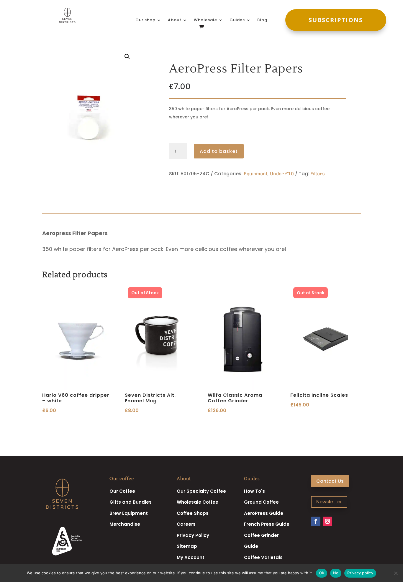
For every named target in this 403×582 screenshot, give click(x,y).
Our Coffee (122, 491)
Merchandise (124, 524)
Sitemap (187, 546)
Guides (237, 20)
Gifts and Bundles (130, 502)
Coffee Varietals (263, 557)
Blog (262, 20)
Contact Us (330, 481)
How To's (254, 491)
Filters (317, 173)
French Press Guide (266, 524)
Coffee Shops (193, 513)
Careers (186, 524)
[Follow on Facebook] (315, 521)
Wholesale (205, 20)
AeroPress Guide (263, 513)
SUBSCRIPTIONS (336, 20)
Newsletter (329, 501)
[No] (396, 573)
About (174, 20)
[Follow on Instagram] (327, 521)
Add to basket (219, 151)
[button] (127, 56)
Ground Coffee (261, 502)
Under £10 (282, 173)
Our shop (145, 20)
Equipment (256, 173)
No (336, 573)
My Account (190, 557)
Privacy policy (360, 573)
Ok (321, 573)
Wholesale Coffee (197, 502)
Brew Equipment (128, 513)
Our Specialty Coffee (201, 491)
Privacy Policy (193, 535)
